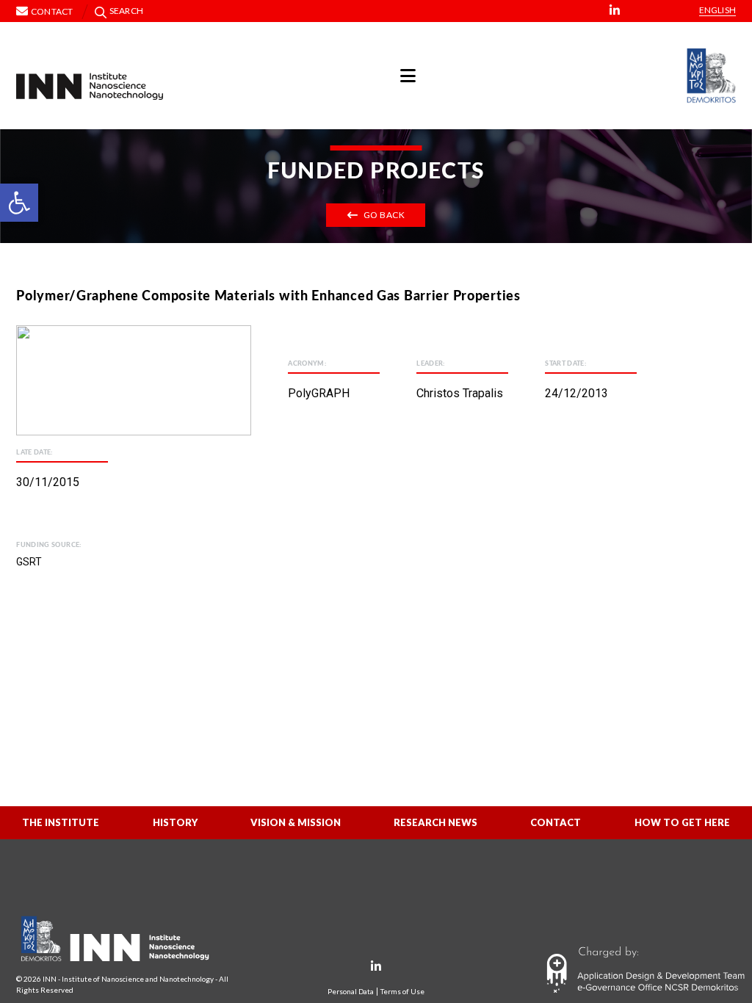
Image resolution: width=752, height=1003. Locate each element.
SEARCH (126, 10)
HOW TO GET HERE (682, 822)
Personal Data (351, 992)
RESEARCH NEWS (435, 822)
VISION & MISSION (295, 822)
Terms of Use (402, 992)
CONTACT (555, 822)
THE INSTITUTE (60, 822)
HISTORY (175, 822)
